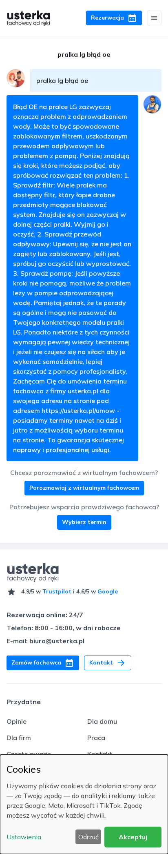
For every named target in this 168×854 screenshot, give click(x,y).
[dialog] (84, 804)
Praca (96, 738)
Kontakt (99, 754)
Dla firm (19, 738)
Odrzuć (88, 837)
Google (107, 591)
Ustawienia (24, 837)
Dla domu (102, 721)
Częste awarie (29, 754)
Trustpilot (56, 591)
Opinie (17, 721)
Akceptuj (133, 837)
